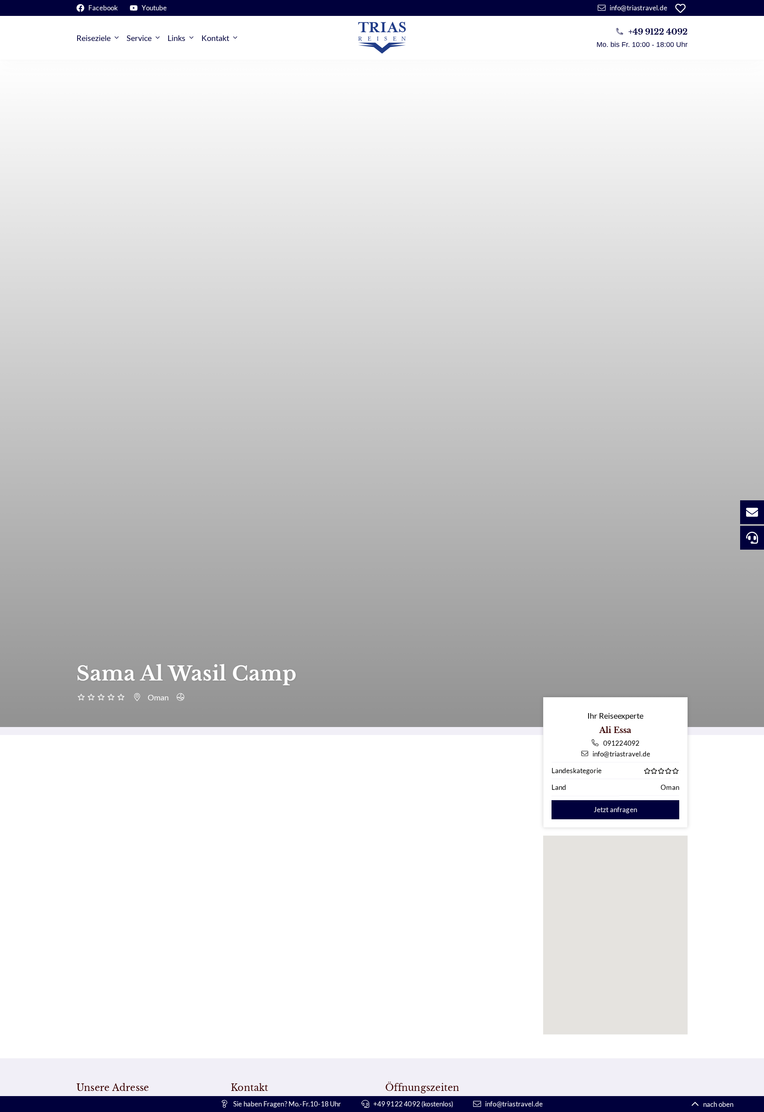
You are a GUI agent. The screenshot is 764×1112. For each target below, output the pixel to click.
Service (139, 38)
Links (176, 38)
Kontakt (215, 38)
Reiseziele (93, 38)
